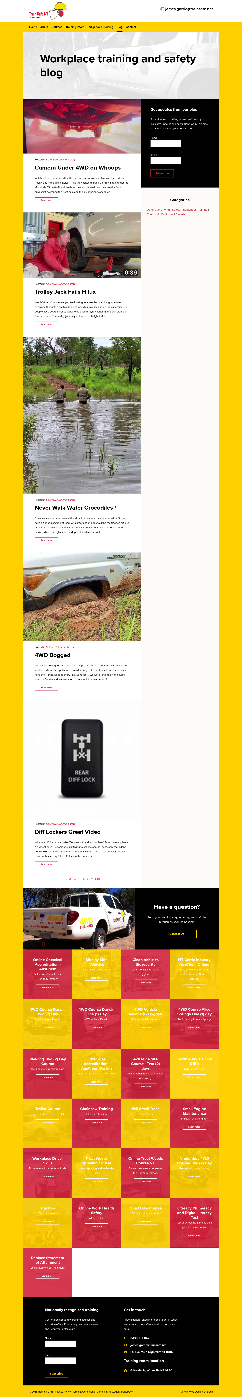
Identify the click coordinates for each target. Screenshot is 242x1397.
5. (84, 878)
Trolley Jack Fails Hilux (65, 291)
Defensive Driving (56, 159)
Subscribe (162, 173)
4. (79, 878)
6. (88, 878)
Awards (180, 214)
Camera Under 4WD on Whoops (78, 167)
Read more (46, 200)
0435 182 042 (139, 1338)
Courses (57, 27)
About (44, 27)
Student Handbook (122, 1391)
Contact (131, 27)
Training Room (75, 27)
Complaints (103, 1391)
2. (70, 878)
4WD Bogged (52, 655)
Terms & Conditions (84, 1391)
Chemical (153, 214)
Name (153, 137)
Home (33, 27)
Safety (71, 159)
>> (92, 878)
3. (75, 878)
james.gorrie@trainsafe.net (189, 9)
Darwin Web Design (191, 1391)
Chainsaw (167, 214)
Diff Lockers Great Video (68, 832)
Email (153, 154)
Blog (119, 27)
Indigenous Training (100, 27)
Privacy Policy (63, 1391)
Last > (98, 878)
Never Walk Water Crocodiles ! (75, 507)
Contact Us (176, 934)
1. (66, 878)
